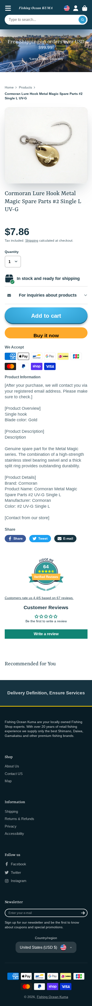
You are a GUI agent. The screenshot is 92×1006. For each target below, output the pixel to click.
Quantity (12, 252)
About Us (12, 766)
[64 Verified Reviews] (46, 593)
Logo (35, 8)
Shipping (31, 240)
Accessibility (14, 834)
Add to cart (46, 316)
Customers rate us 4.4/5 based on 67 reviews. (39, 598)
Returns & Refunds (19, 819)
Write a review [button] (46, 634)
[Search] (83, 20)
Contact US (14, 774)
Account (76, 8)
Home (9, 87)
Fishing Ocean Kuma (52, 997)
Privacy (11, 826)
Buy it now (46, 335)
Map (8, 781)
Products (25, 87)
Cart (85, 8)
